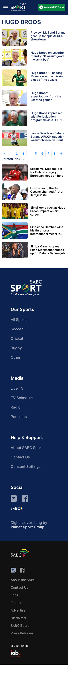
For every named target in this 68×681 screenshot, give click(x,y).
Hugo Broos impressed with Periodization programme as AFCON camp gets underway (47, 118)
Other (15, 357)
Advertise (18, 610)
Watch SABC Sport (54, 7)
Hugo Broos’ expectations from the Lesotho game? (46, 96)
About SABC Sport (27, 448)
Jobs (14, 595)
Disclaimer (18, 618)
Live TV (17, 388)
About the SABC (23, 580)
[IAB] (15, 653)
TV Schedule (22, 398)
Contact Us (20, 457)
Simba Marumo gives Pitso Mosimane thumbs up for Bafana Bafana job (47, 250)
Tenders (17, 603)
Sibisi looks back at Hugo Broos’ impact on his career (47, 211)
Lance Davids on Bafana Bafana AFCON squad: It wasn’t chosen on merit (47, 136)
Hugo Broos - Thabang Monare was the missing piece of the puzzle (48, 76)
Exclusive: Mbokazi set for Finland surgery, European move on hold (46, 172)
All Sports (19, 319)
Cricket (17, 338)
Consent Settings (26, 466)
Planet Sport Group (27, 527)
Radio (15, 407)
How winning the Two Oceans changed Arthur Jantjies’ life (46, 191)
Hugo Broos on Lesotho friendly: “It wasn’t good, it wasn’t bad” (48, 56)
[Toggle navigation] (5, 7)
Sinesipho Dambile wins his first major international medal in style (46, 230)
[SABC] (20, 553)
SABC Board (20, 625)
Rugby (16, 348)
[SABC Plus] (17, 508)
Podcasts (19, 417)
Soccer (17, 329)
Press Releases (22, 633)
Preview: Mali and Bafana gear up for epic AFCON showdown (48, 36)
